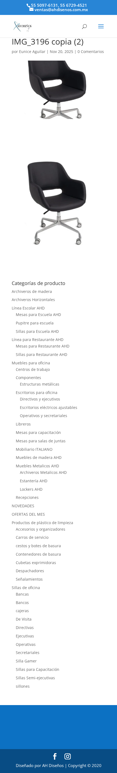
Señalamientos (29, 579)
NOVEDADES (23, 505)
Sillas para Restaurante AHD (41, 354)
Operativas (26, 644)
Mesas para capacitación (38, 432)
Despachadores (30, 570)
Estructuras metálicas (39, 384)
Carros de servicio (32, 537)
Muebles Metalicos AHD (37, 465)
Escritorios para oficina (36, 392)
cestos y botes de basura (38, 545)
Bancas (22, 594)
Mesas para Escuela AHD (38, 314)
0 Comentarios (91, 51)
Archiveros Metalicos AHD (43, 472)
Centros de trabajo (33, 369)
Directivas (25, 627)
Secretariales (27, 652)
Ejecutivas (25, 636)
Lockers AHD (31, 489)
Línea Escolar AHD (28, 308)
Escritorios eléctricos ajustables (48, 407)
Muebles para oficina (31, 362)
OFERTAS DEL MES (28, 514)
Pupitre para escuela (35, 323)
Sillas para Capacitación (37, 669)
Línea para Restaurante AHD (37, 339)
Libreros (23, 424)
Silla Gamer (26, 661)
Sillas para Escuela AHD (37, 331)
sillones (23, 686)
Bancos (22, 602)
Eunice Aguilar (32, 51)
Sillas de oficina (26, 587)
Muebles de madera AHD (38, 457)
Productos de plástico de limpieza (42, 522)
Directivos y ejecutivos (40, 399)
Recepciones (27, 497)
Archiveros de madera (32, 291)
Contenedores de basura (38, 554)
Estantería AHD (33, 480)
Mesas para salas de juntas (41, 440)
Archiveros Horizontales (33, 299)
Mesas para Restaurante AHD (42, 346)
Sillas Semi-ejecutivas (35, 677)
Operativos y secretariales (43, 415)
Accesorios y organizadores (40, 529)
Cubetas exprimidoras (36, 562)
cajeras (22, 610)
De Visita (24, 619)
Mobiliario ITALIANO (34, 449)
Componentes (28, 377)
